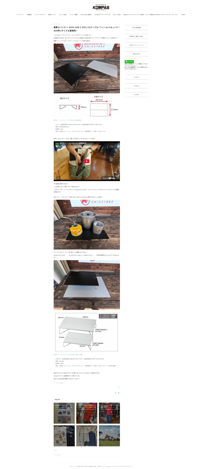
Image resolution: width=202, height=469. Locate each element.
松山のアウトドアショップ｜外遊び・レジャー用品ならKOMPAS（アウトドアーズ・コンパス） (151, 14)
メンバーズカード (40, 14)
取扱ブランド (52, 14)
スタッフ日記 (117, 14)
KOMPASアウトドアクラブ (102, 14)
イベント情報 (73, 14)
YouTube (136, 94)
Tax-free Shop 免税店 (86, 14)
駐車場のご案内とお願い (136, 36)
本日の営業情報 (136, 27)
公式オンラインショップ (136, 45)
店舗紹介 (29, 14)
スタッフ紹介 (63, 14)
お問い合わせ (136, 54)
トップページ (20, 14)
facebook (136, 77)
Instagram (136, 86)
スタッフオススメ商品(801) (58, 383)
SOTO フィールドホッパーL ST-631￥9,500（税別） (68, 354)
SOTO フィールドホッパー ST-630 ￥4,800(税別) (67, 120)
